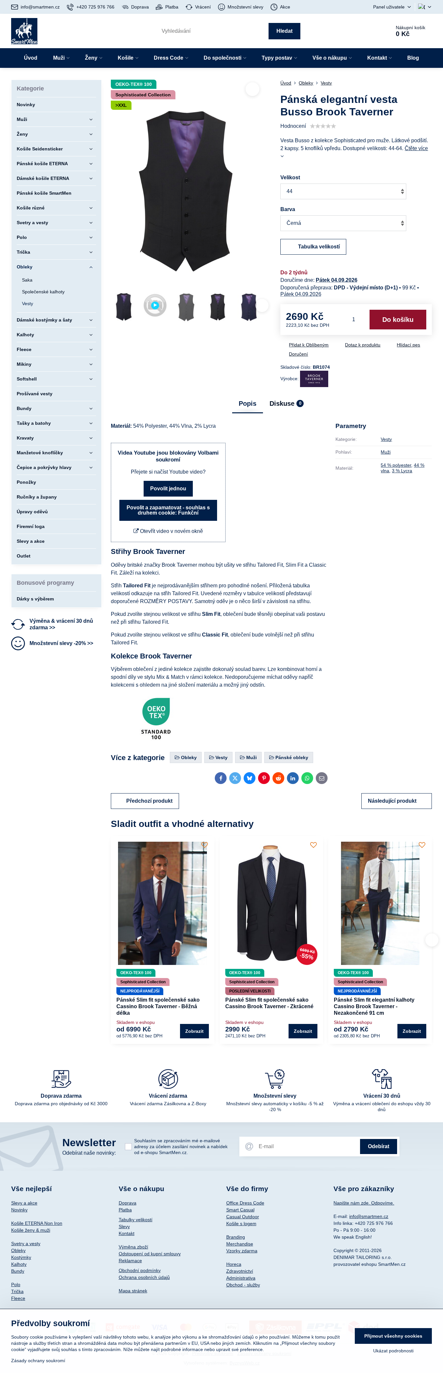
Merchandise (239, 1243)
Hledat (284, 31)
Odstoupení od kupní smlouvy (150, 1253)
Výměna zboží (133, 1246)
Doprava (127, 1203)
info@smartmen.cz (368, 1216)
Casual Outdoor (242, 1216)
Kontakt (126, 1233)
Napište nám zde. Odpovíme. (363, 1203)
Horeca (233, 1264)
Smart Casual (240, 1209)
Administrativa (240, 1278)
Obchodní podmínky (140, 1270)
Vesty (386, 439)
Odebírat (378, 1146)
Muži (386, 452)
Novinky (19, 1209)
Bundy (17, 1271)
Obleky (18, 1250)
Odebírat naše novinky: (89, 1153)
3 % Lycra (402, 470)
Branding (235, 1237)
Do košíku (397, 319)
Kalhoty (19, 1264)
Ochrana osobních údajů (144, 1277)
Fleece (18, 1298)
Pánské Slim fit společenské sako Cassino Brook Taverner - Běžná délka (158, 1006)
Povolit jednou (168, 488)
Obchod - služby (243, 1284)
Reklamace (130, 1260)
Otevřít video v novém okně (171, 531)
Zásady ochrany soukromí (38, 1360)
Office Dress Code (245, 1203)
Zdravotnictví (239, 1271)
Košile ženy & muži (30, 1230)
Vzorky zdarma (241, 1250)
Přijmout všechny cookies (393, 1336)
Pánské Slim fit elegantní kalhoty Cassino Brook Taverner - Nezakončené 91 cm (374, 1006)
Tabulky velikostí (135, 1219)
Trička (17, 1291)
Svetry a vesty (25, 1243)
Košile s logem (241, 1223)
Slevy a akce (24, 1203)
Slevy (124, 1226)
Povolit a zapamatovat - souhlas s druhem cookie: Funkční (168, 510)
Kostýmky (21, 1257)
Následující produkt (392, 801)
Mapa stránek (133, 1290)
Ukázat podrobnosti (393, 1350)
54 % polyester (396, 465)
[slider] (323, 126)
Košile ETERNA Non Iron (36, 1223)
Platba (125, 1209)
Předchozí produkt (149, 801)
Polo (15, 1284)
